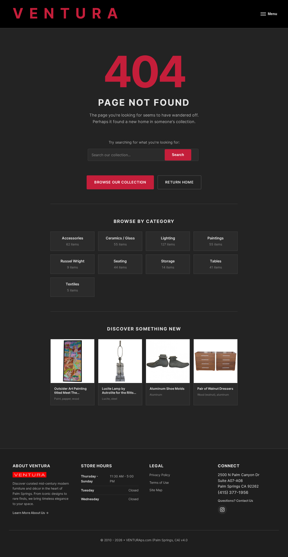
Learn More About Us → (31, 513)
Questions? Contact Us (235, 500)
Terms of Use (159, 482)
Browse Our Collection (120, 182)
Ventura (68, 13)
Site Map (155, 490)
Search (178, 155)
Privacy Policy (159, 475)
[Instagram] (222, 509)
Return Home (179, 182)
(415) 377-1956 (233, 492)
